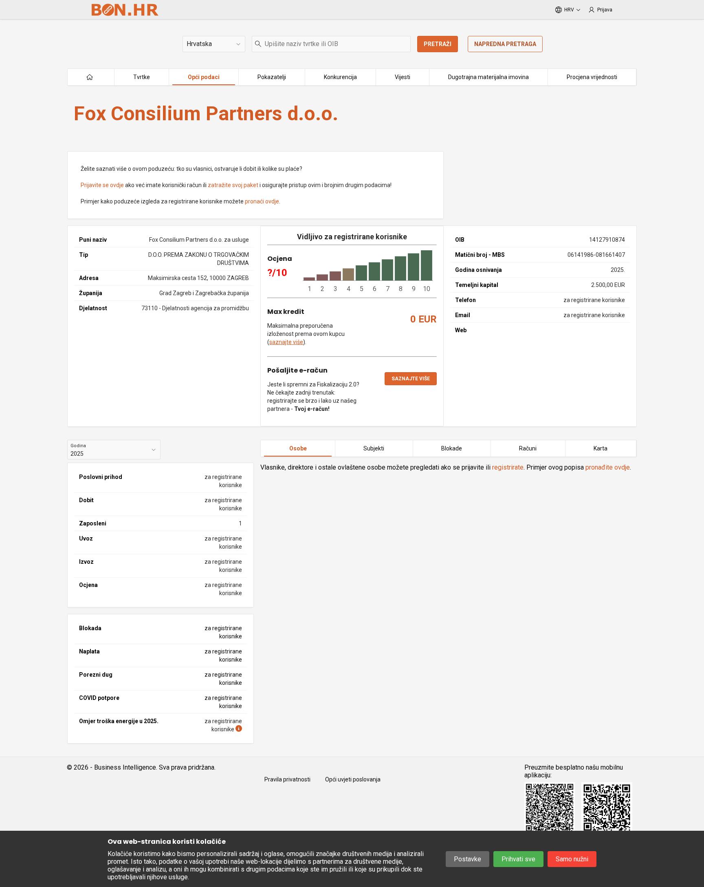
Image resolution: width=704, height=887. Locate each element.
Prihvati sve (518, 859)
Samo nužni (572, 859)
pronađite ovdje (607, 467)
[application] (368, 271)
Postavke (467, 859)
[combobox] (331, 44)
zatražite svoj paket (233, 185)
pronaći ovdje (262, 201)
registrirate (508, 467)
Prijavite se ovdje (102, 185)
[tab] (298, 448)
